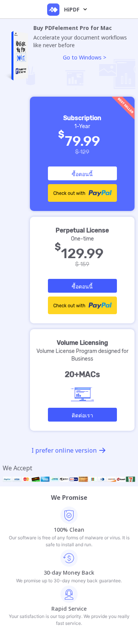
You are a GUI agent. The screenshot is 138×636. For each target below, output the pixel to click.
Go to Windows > (84, 57)
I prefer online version (64, 450)
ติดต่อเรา (82, 415)
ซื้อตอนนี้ (82, 174)
